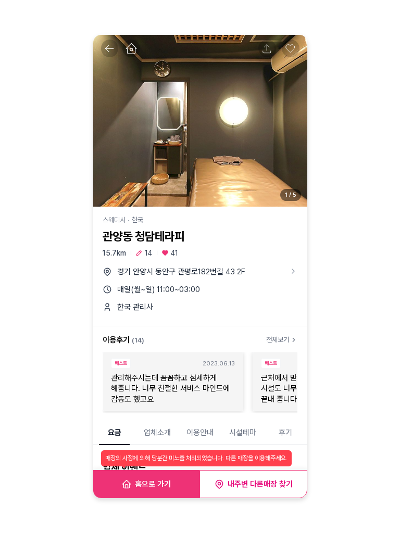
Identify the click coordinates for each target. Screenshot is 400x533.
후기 (285, 432)
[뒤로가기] (110, 48)
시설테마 (242, 432)
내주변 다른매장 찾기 (260, 484)
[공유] (267, 48)
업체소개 (157, 432)
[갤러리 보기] (200, 121)
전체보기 (277, 340)
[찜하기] (290, 48)
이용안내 (200, 432)
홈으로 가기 (153, 484)
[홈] (131, 48)
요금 (114, 432)
